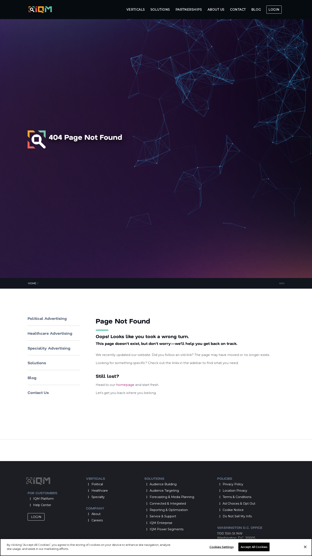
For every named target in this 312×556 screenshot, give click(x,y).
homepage (125, 385)
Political (97, 484)
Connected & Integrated (168, 503)
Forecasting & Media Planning (172, 497)
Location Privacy (235, 490)
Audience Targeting (164, 490)
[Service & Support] (147, 516)
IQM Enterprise (161, 523)
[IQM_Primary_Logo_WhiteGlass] (40, 9)
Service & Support (163, 516)
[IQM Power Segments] (147, 529)
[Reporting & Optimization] (147, 510)
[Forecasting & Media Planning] (147, 497)
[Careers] (88, 520)
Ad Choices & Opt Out (239, 503)
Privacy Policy (233, 484)
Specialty (98, 497)
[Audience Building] (147, 484)
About (96, 514)
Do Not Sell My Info (237, 516)
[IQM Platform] (30, 499)
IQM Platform (43, 499)
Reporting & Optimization (169, 510)
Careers (97, 520)
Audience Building (163, 484)
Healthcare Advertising (50, 333)
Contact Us (38, 392)
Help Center (42, 505)
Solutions (37, 362)
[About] (88, 514)
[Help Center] (30, 505)
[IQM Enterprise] (147, 523)
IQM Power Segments (166, 529)
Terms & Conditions (237, 497)
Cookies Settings (221, 547)
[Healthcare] (88, 490)
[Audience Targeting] (147, 490)
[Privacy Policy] (220, 484)
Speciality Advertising (49, 348)
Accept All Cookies (254, 547)
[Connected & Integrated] (147, 503)
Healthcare (99, 490)
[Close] (305, 547)
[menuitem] (136, 9)
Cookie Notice (233, 510)
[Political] (88, 484)
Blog (32, 377)
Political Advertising (47, 318)
